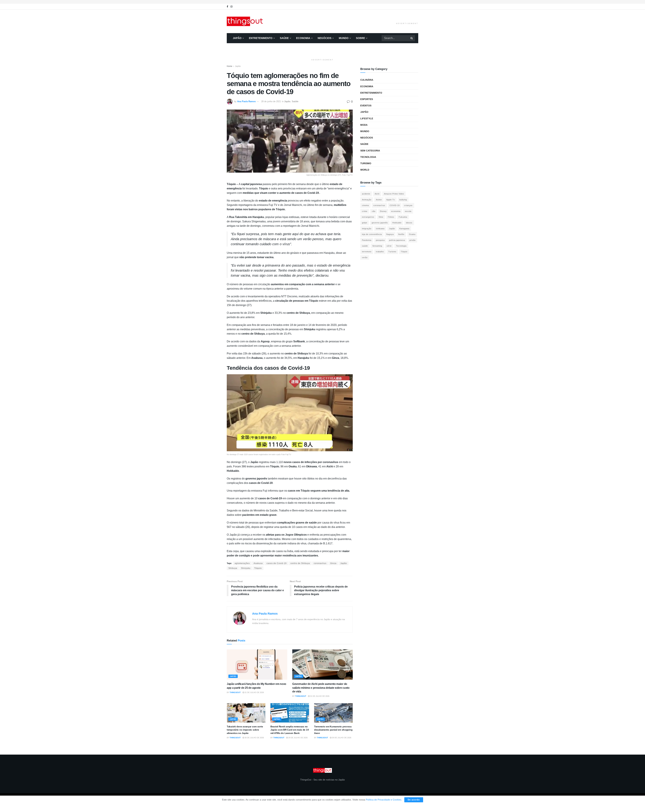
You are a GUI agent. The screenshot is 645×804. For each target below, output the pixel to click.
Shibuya (232, 568)
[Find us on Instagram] (231, 7)
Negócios (324, 38)
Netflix (401, 234)
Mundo (344, 38)
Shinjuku (245, 568)
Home (229, 66)
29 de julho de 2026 (298, 738)
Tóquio (258, 568)
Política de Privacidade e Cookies (383, 799)
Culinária (366, 79)
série (389, 246)
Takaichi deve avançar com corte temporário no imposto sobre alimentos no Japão (245, 729)
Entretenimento (260, 38)
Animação (366, 200)
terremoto (366, 252)
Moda (364, 125)
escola (408, 211)
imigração (366, 229)
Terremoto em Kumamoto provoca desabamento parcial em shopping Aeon (333, 729)
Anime (379, 200)
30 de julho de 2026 (254, 738)
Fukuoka (403, 217)
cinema (365, 205)
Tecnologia (368, 157)
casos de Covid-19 (277, 563)
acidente (366, 194)
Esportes (366, 99)
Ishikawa (380, 229)
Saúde (284, 38)
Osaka (412, 234)
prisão (413, 240)
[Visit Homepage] (245, 21)
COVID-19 (395, 205)
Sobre (360, 38)
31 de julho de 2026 (254, 692)
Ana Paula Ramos (246, 101)
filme (381, 217)
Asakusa (258, 563)
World (364, 169)
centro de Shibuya (300, 563)
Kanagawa (404, 229)
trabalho (380, 252)
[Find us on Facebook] (227, 7)
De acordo (414, 799)
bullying (403, 200)
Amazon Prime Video (394, 194)
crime (364, 211)
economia (395, 211)
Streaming (377, 246)
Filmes (391, 217)
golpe (364, 223)
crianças (408, 205)
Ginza (333, 563)
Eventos (365, 105)
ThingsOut (235, 692)
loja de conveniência (372, 234)
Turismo (365, 163)
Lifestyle (366, 118)
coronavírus (320, 563)
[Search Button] (412, 38)
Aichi (377, 194)
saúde (365, 246)
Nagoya (390, 234)
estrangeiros (368, 217)
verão (365, 257)
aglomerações (242, 563)
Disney (383, 211)
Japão (237, 38)
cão (373, 211)
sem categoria (370, 150)
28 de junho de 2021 (271, 101)
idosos (409, 223)
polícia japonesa (397, 240)
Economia (303, 38)
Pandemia (366, 240)
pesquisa (380, 240)
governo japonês (380, 223)
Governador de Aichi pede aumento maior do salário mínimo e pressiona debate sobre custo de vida (321, 687)
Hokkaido (396, 223)
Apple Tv (390, 200)
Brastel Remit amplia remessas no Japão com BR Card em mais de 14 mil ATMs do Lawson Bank (289, 729)
